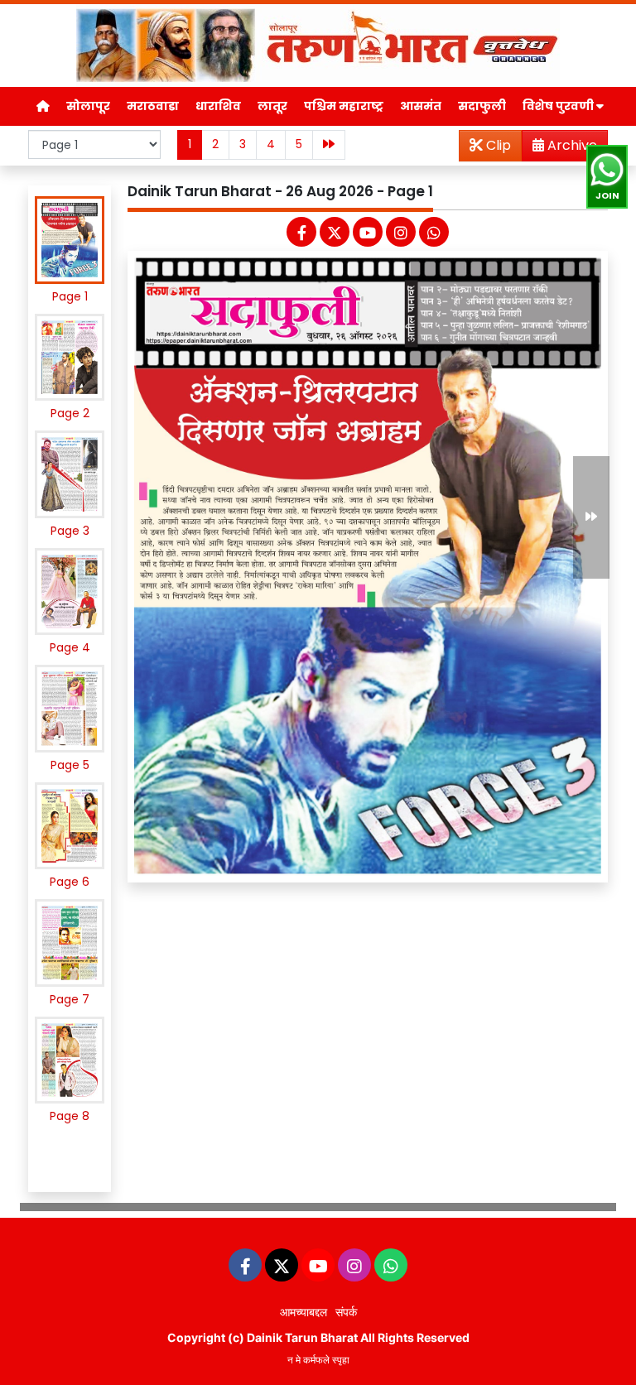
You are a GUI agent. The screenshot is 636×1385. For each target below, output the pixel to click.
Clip (497, 145)
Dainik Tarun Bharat (302, 1337)
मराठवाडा (153, 106)
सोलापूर (88, 106)
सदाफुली (482, 106)
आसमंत (420, 106)
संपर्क (346, 1312)
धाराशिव (218, 106)
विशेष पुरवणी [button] (559, 106)
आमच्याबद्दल (303, 1312)
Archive (570, 145)
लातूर (272, 106)
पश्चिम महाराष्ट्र (343, 106)
